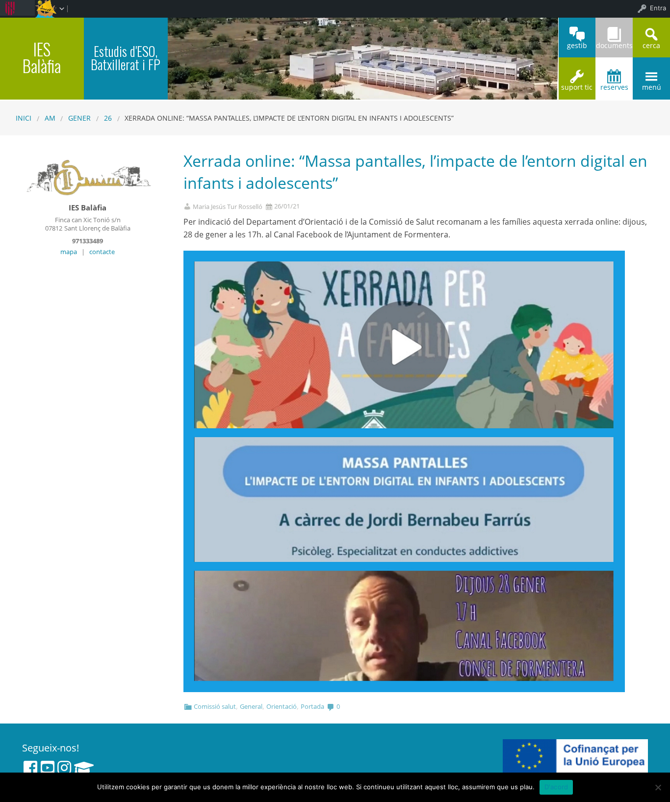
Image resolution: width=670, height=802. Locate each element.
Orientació (281, 706)
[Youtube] (47, 768)
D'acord (556, 787)
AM (50, 118)
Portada (312, 706)
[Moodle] (84, 768)
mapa (68, 251)
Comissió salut (215, 706)
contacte (102, 251)
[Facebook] (30, 768)
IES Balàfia (42, 57)
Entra (658, 8)
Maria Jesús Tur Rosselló (227, 207)
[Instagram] (64, 768)
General (251, 706)
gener (79, 118)
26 (108, 118)
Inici (23, 118)
